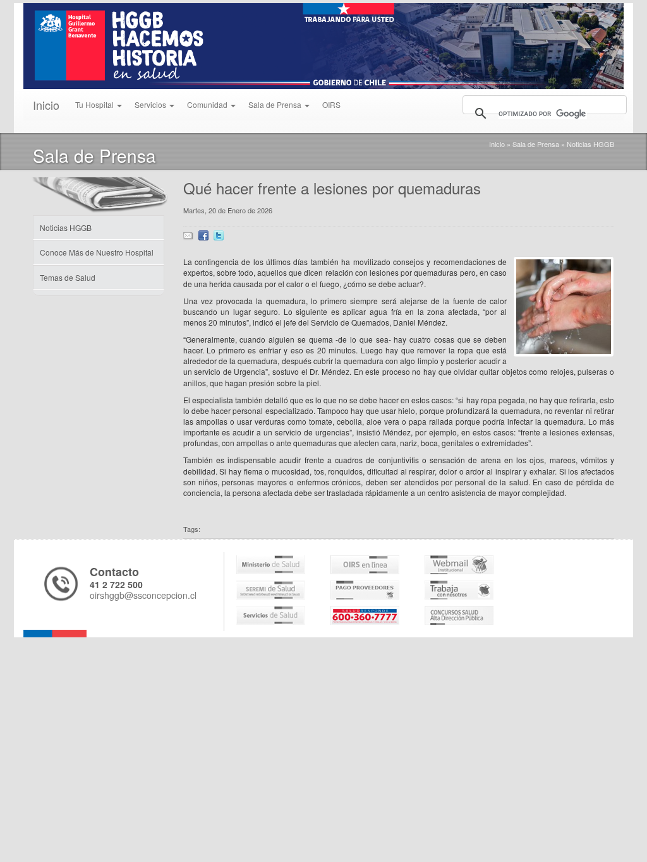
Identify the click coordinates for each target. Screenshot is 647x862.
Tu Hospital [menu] (95, 104)
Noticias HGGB (590, 144)
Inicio (46, 105)
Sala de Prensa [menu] (275, 104)
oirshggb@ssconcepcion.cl (143, 595)
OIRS (331, 104)
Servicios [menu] (151, 104)
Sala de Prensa (535, 144)
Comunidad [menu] (208, 104)
